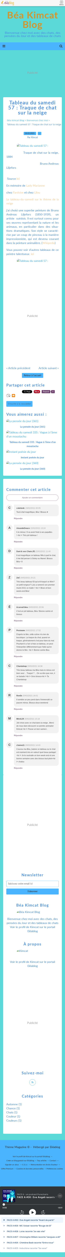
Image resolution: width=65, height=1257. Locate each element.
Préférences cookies (55, 1169)
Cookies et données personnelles (30, 1169)
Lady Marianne (35, 185)
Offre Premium (7, 1169)
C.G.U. (25, 1165)
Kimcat (34, 927)
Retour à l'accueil (32, 375)
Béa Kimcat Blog (32, 20)
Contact (53, 1161)
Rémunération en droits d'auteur (44, 1165)
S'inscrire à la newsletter (19, 404)
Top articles (42, 1161)
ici (18, 178)
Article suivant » (49, 368)
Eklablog (55, 1147)
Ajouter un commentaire (32, 498)
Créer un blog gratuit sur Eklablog (20, 1161)
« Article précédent (18, 368)
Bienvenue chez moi (37, 120)
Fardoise (18, 192)
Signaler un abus (12, 1165)
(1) (14, 1104)
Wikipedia (48, 243)
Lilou (37, 192)
